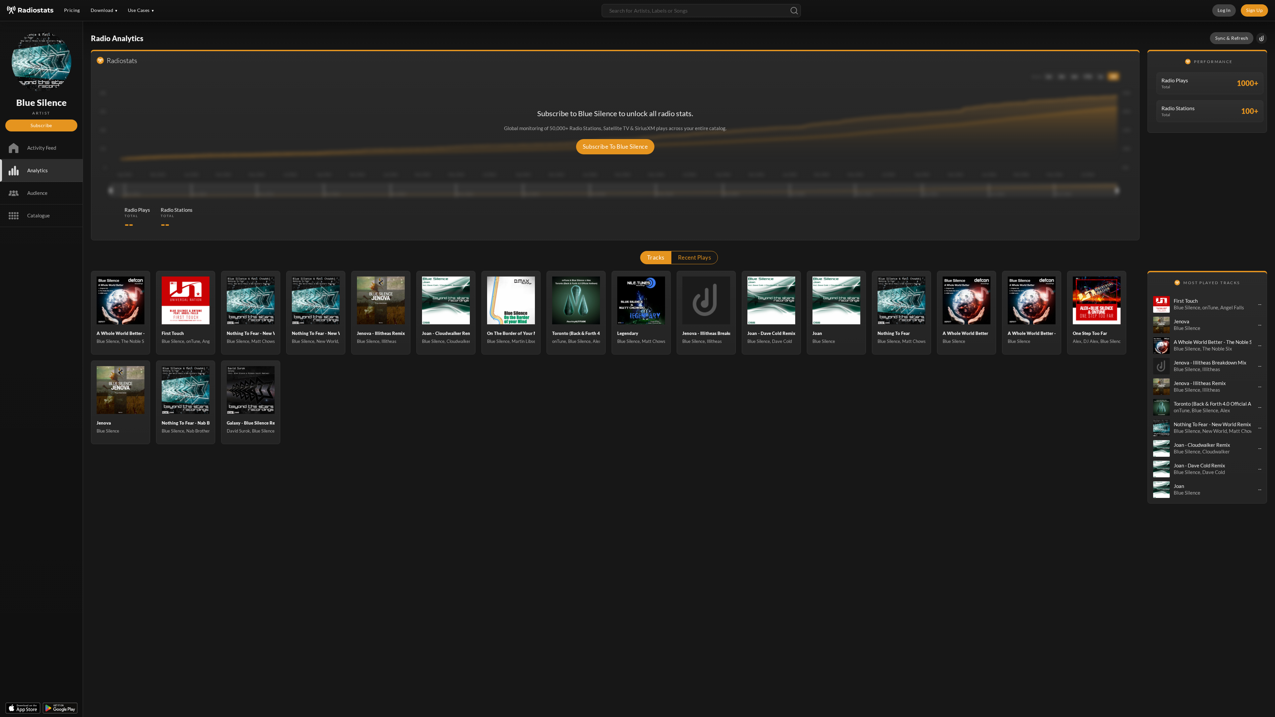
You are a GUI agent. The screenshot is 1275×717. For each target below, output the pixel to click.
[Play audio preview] (1161, 304)
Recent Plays (694, 257)
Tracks (655, 257)
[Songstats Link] (1261, 38)
